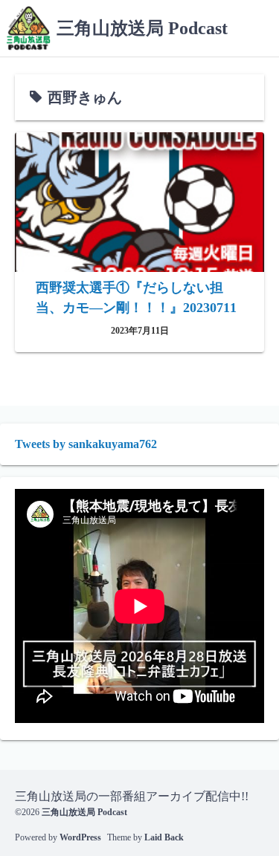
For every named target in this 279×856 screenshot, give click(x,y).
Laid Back (164, 837)
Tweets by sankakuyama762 (86, 444)
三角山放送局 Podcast (142, 28)
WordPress (80, 837)
